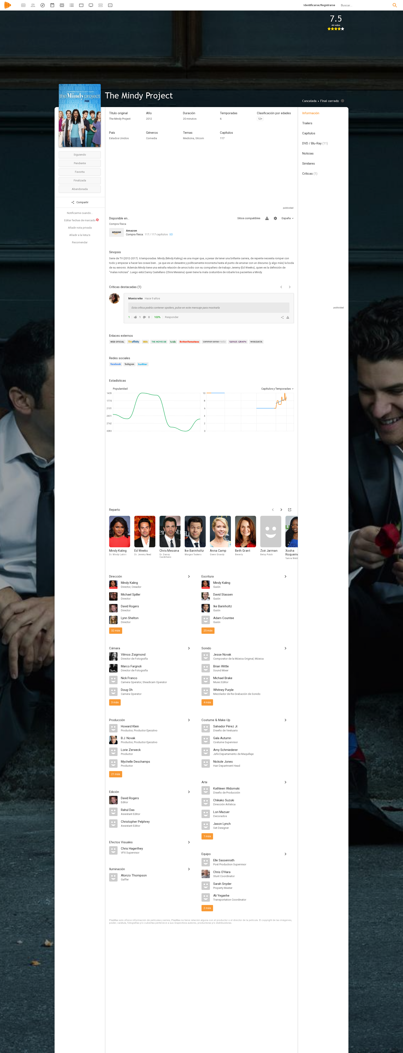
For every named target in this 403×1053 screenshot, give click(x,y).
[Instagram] (130, 366)
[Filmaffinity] (134, 344)
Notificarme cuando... (80, 213)
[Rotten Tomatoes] (190, 344)
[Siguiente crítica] (289, 287)
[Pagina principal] (7, 7)
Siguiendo (80, 154)
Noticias (308, 153)
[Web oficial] (118, 344)
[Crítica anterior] (281, 287)
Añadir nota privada (80, 227)
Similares (308, 163)
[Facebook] (116, 366)
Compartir (82, 202)
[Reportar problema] (267, 218)
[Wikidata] (257, 344)
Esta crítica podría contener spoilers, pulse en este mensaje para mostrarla (176, 307)
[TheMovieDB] (159, 344)
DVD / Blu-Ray (315, 143)
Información (310, 113)
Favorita (80, 171)
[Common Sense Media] (215, 344)
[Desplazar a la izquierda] (273, 510)
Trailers (307, 123)
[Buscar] (395, 5)
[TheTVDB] (173, 344)
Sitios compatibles (248, 218)
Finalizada (80, 180)
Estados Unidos (119, 138)
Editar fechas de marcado (81, 220)
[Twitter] (143, 366)
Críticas (309, 174)
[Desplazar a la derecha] (281, 510)
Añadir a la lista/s (79, 235)
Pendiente (80, 163)
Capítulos (308, 133)
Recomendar (80, 242)
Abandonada (80, 189)
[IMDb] (146, 344)
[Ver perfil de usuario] (114, 298)
